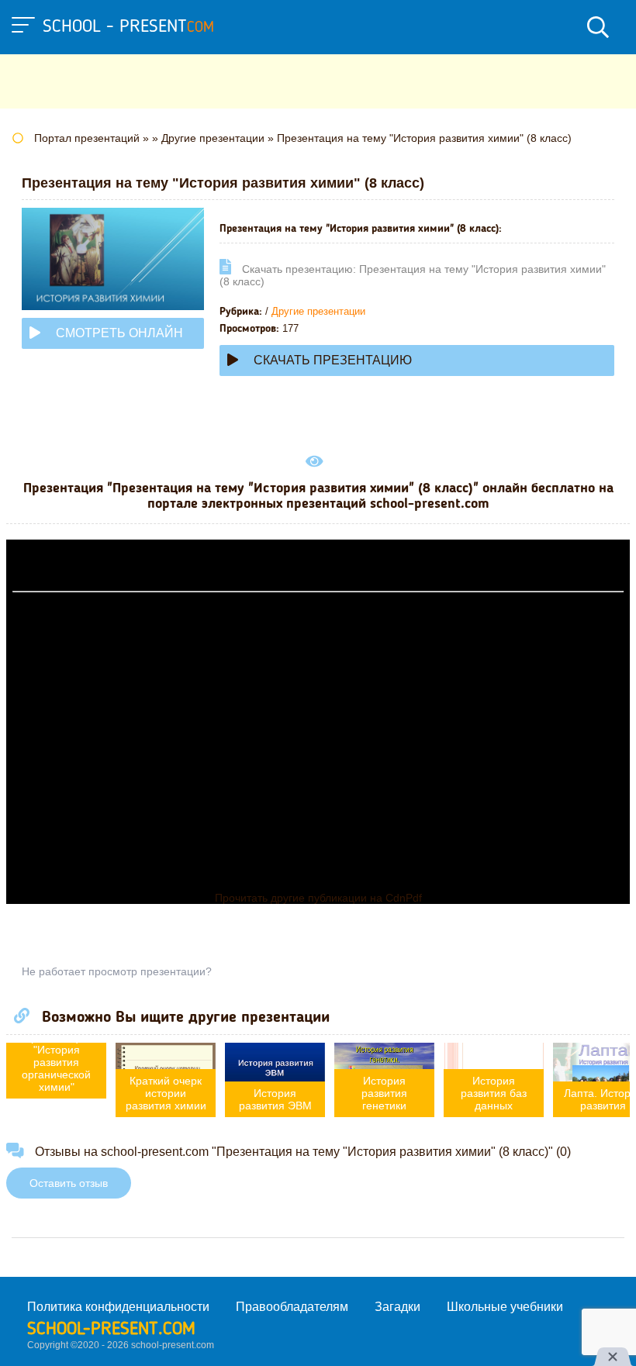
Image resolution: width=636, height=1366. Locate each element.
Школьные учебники (505, 1306)
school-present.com (111, 1329)
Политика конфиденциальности (118, 1306)
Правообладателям (292, 1306)
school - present (128, 27)
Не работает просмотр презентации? (117, 971)
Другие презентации (318, 311)
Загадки (397, 1306)
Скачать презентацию (333, 360)
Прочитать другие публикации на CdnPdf (318, 898)
